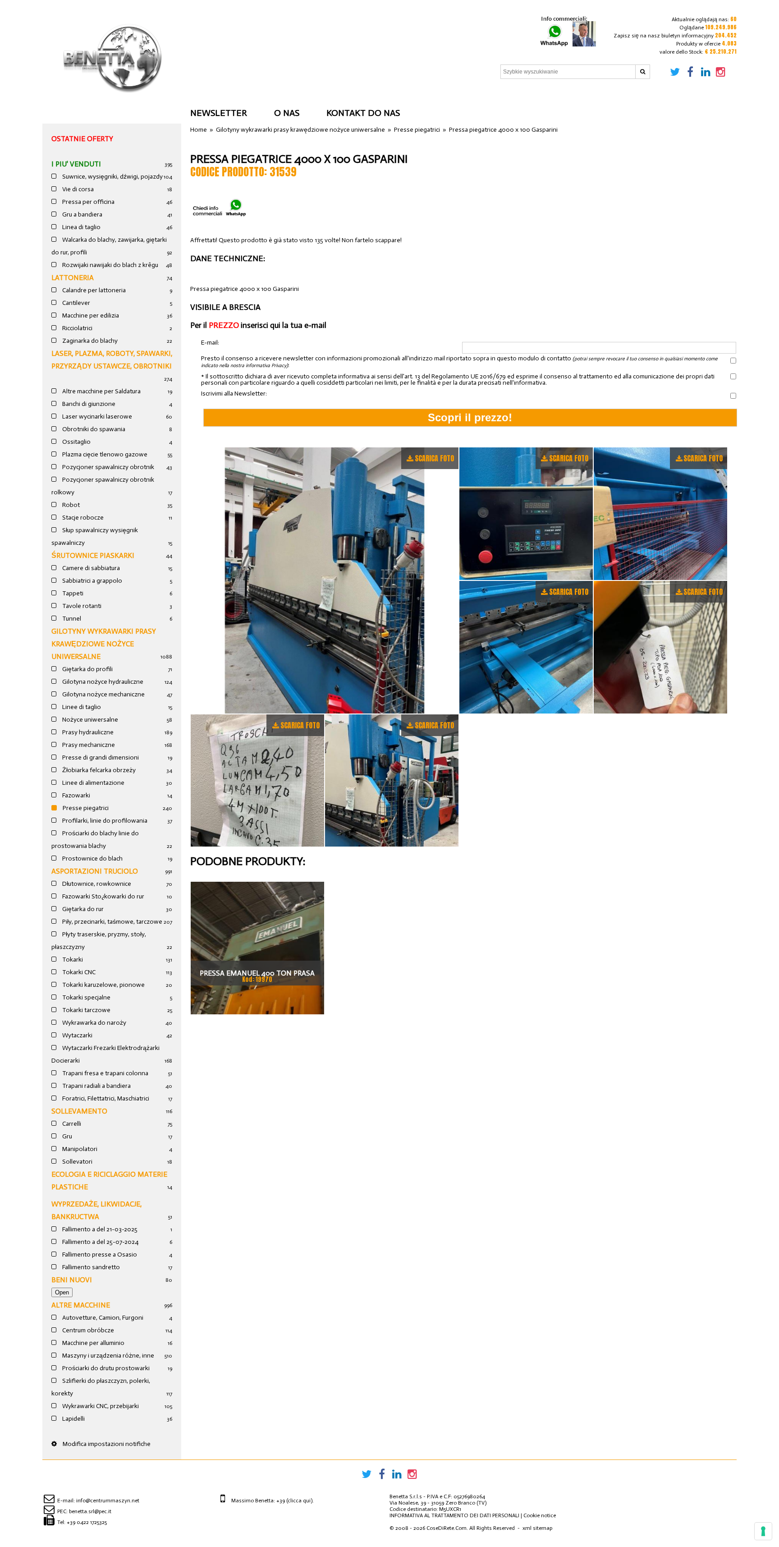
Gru (66, 1136)
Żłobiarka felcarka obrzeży (98, 770)
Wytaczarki (76, 1035)
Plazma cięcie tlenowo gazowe (104, 454)
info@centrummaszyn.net (107, 1500)
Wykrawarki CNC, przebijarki (100, 1406)
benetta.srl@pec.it (90, 1511)
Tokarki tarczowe (85, 1010)
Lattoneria (72, 277)
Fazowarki (75, 795)
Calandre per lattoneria (93, 290)
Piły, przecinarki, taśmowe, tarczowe (111, 921)
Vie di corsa (77, 189)
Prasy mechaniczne (88, 745)
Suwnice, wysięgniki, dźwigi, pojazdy (112, 176)
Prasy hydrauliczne (87, 732)
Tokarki (72, 959)
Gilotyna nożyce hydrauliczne (102, 682)
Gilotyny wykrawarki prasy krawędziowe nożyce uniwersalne (103, 644)
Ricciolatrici (76, 328)
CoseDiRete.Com (446, 1528)
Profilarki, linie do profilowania (104, 820)
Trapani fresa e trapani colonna (104, 1073)
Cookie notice (539, 1515)
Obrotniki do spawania (93, 429)
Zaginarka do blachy (89, 341)
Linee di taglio (81, 707)
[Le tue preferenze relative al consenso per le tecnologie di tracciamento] (763, 1531)
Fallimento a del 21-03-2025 (99, 1229)
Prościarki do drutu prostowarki (105, 1368)
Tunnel (71, 618)
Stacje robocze (82, 517)
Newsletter (218, 112)
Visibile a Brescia (225, 307)
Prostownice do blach (92, 858)
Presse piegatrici (85, 808)
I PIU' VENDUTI (76, 164)
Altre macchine (80, 1305)
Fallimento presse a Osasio (99, 1254)
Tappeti (72, 593)
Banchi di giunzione (88, 404)
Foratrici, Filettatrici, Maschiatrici (105, 1098)
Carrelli (71, 1124)
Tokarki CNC (78, 972)
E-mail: (210, 343)
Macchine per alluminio (92, 1343)
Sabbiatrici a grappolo (91, 581)
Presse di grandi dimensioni (100, 757)
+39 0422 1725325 (87, 1522)
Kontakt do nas (363, 112)
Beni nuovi (71, 1279)
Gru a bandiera (81, 214)
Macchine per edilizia (90, 315)
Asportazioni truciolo (94, 871)
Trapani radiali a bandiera (96, 1086)
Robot (70, 505)
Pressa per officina (88, 202)
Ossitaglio (76, 442)
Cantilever (75, 303)
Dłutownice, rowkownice (96, 884)
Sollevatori (76, 1161)
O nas (286, 112)
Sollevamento (79, 1111)
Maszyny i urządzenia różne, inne (107, 1355)
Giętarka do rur (82, 909)
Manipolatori (79, 1149)
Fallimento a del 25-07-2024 (99, 1242)
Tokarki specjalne (85, 997)
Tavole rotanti (81, 606)
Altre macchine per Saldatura (101, 391)
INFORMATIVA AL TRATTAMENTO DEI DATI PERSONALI (454, 1515)
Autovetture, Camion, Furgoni (102, 1317)
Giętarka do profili (87, 669)
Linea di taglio (81, 227)
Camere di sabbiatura (90, 568)
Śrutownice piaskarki (92, 555)
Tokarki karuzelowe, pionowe (103, 985)
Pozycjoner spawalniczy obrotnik (107, 467)
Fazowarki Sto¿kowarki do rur (102, 896)
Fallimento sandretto (90, 1267)
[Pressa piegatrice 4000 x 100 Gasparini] (324, 580)
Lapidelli (73, 1419)
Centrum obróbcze (87, 1330)
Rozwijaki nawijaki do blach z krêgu (109, 265)
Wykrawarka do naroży (93, 1023)
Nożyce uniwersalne (89, 719)
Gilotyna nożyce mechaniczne (103, 694)
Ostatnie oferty (82, 138)
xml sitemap (537, 1528)
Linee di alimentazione (92, 783)
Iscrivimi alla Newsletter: (234, 394)
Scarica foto (434, 458)
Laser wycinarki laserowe (96, 416)
